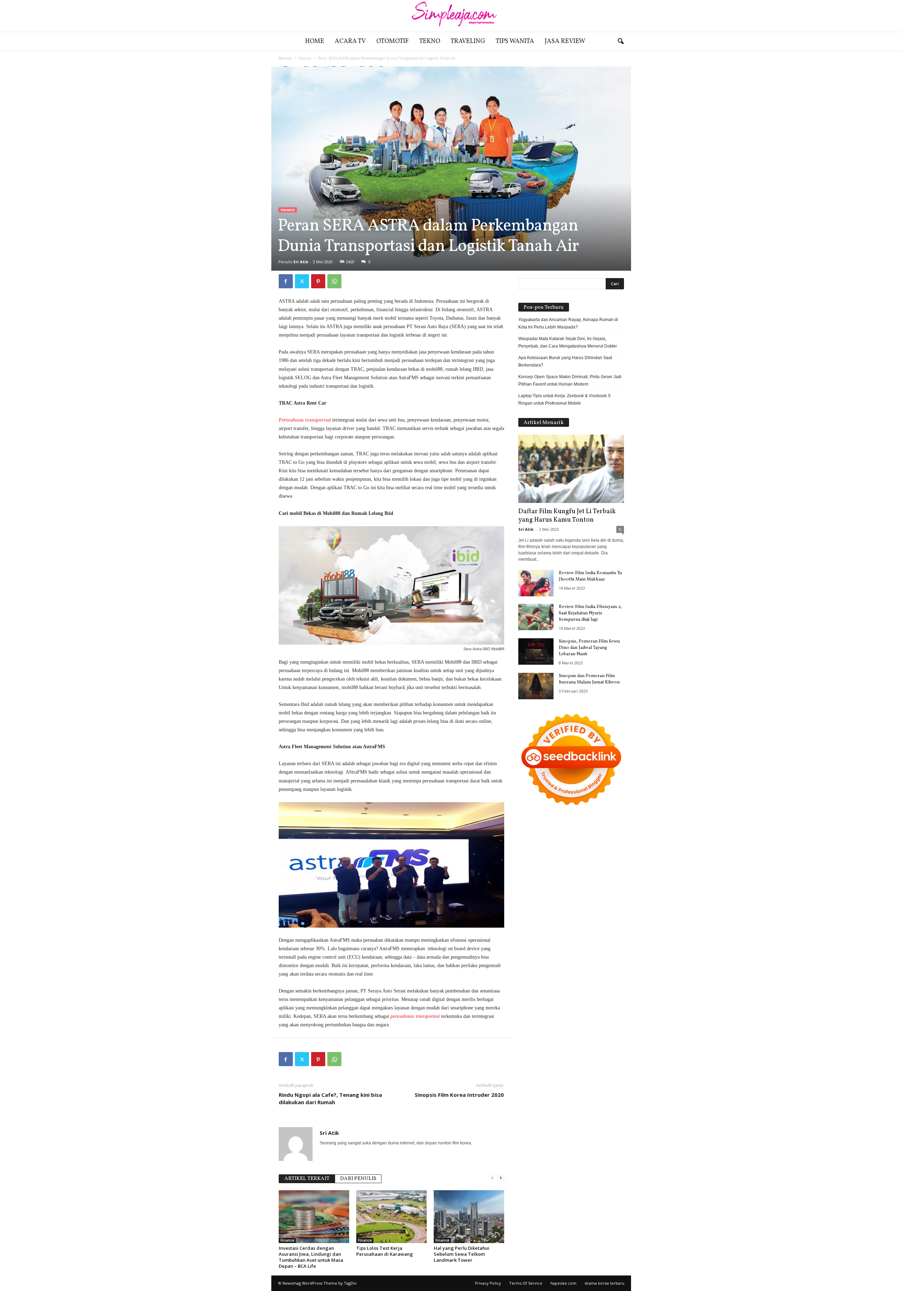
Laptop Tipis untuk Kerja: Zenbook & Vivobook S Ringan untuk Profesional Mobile (564, 399)
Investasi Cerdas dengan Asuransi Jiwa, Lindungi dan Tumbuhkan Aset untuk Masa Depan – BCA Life (311, 1257)
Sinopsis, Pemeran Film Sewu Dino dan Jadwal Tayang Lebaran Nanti (589, 647)
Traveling (468, 41)
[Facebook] (286, 281)
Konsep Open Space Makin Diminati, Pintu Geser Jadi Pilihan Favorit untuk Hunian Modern (570, 380)
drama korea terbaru (604, 1283)
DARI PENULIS (358, 1178)
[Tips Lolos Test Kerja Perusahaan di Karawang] (391, 1216)
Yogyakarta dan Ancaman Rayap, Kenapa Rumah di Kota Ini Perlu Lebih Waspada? (568, 323)
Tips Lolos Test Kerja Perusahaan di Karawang (384, 1251)
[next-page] (500, 1178)
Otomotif (392, 41)
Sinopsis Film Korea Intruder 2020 (459, 1094)
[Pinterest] (318, 281)
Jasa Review (565, 41)
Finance (304, 58)
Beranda (285, 58)
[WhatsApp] (334, 281)
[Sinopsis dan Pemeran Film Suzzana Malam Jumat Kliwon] (536, 686)
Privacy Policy (488, 1283)
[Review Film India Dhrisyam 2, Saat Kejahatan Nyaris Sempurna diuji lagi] (536, 617)
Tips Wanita (515, 41)
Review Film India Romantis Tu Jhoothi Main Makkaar (590, 576)
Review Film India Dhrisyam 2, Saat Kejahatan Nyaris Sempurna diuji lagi (590, 613)
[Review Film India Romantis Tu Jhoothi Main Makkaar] (536, 583)
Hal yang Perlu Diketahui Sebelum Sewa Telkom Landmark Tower (461, 1254)
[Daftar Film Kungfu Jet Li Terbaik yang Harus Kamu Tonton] (571, 469)
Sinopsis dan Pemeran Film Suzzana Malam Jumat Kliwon (589, 679)
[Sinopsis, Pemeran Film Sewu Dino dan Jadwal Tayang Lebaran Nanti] (536, 651)
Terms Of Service (525, 1283)
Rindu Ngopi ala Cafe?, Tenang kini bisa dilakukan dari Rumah (330, 1098)
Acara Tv (350, 41)
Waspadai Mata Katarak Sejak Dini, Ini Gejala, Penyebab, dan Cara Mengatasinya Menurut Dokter (567, 342)
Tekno (429, 41)
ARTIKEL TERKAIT (306, 1178)
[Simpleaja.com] (451, 16)
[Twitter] (302, 281)
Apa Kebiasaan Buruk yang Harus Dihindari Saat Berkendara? (565, 361)
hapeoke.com (563, 1283)
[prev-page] (492, 1178)
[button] (620, 41)
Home (314, 41)
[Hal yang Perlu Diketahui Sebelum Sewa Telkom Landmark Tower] (469, 1216)
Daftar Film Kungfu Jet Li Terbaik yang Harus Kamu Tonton (567, 515)
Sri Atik (300, 261)
